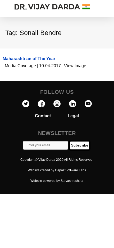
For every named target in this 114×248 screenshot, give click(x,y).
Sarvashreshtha (72, 181)
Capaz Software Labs (70, 170)
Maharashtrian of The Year (29, 58)
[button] (108, 7)
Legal (73, 116)
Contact (51, 116)
